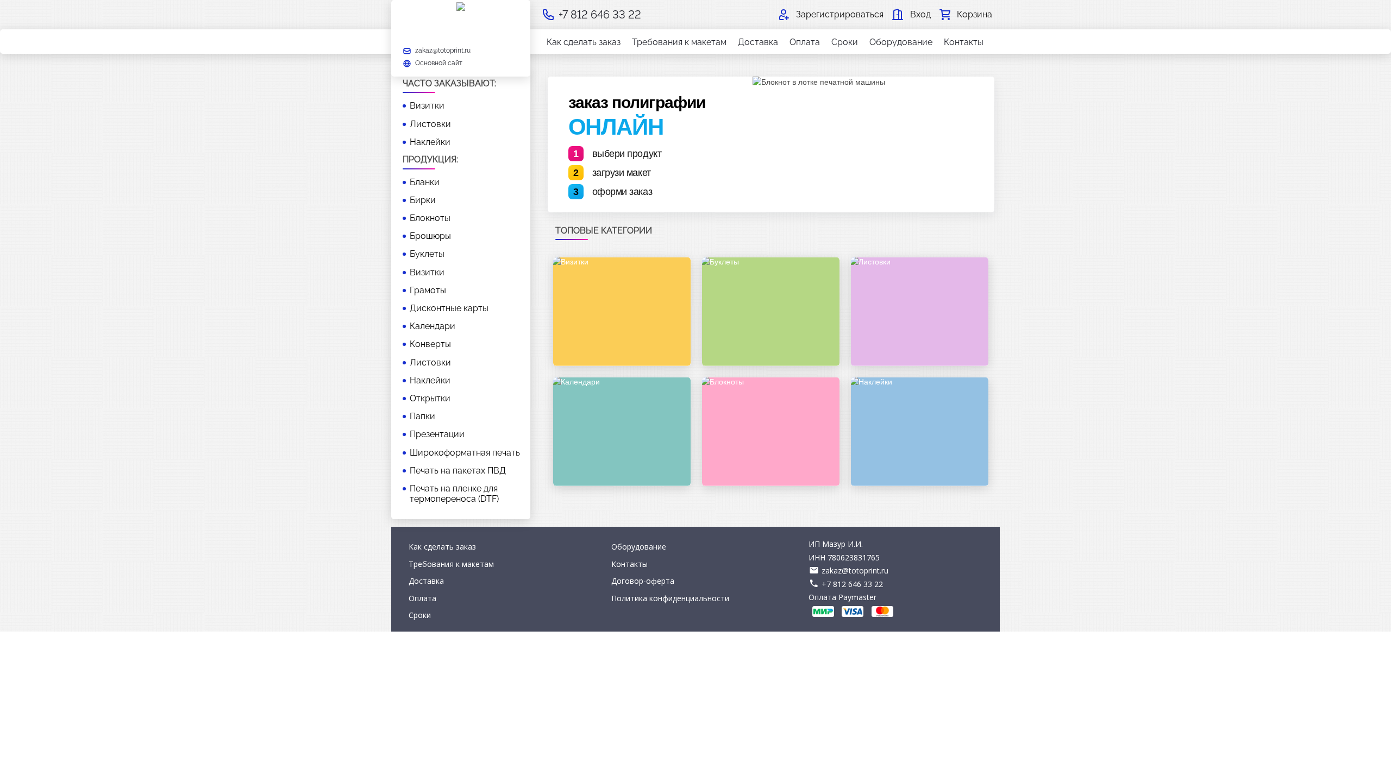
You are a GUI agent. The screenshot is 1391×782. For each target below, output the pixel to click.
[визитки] (622, 311)
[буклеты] (770, 311)
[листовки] (919, 311)
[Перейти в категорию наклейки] (919, 431)
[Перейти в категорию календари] (622, 431)
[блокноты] (770, 431)
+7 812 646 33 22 (852, 584)
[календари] (622, 431)
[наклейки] (919, 431)
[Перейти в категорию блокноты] (770, 431)
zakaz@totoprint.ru (855, 570)
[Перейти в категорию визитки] (622, 311)
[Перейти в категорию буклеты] (770, 311)
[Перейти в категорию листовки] (919, 311)
